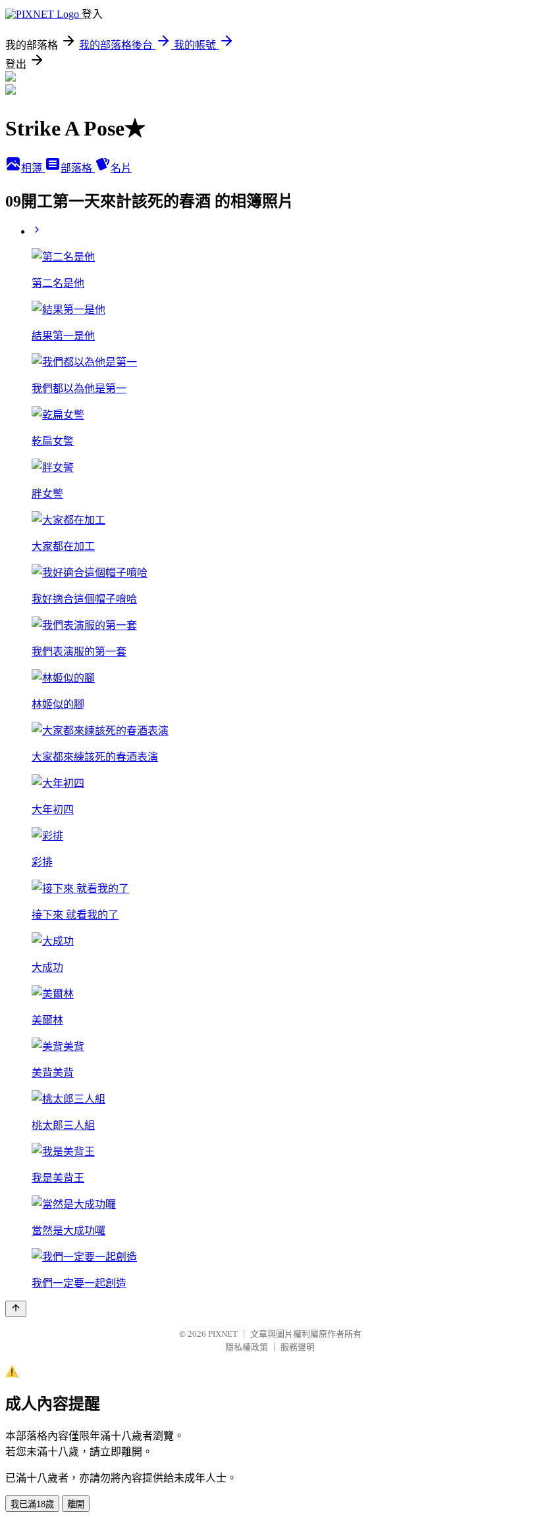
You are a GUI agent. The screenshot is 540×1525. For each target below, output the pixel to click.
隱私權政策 (246, 1347)
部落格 (78, 168)
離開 (75, 1504)
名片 (121, 168)
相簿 (33, 168)
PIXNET (223, 1334)
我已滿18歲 (32, 1504)
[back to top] (15, 1309)
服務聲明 (298, 1347)
